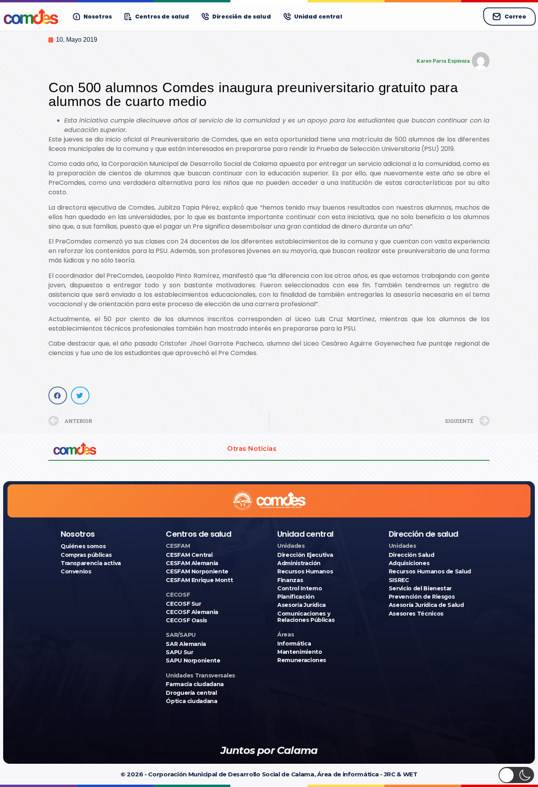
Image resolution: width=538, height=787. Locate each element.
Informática (294, 643)
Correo (515, 16)
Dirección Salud (411, 555)
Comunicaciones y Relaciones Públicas (305, 616)
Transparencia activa (91, 563)
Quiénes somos (83, 546)
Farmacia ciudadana (195, 684)
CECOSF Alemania (192, 612)
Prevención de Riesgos (422, 597)
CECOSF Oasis (186, 620)
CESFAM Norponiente (197, 571)
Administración (299, 563)
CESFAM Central (189, 555)
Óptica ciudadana (191, 701)
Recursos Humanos (305, 571)
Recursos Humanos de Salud (430, 571)
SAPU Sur (179, 652)
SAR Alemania (186, 644)
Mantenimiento (299, 652)
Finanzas (290, 580)
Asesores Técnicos (416, 613)
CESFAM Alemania (192, 563)
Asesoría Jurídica (301, 605)
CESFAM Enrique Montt (199, 580)
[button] (57, 395)
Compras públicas (86, 555)
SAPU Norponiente (193, 660)
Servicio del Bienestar (420, 588)
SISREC (399, 580)
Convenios (76, 571)
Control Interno (299, 588)
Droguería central (191, 693)
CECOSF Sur (183, 604)
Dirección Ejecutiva (305, 555)
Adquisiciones (409, 563)
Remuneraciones (301, 660)
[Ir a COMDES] (30, 16)
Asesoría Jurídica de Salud (426, 605)
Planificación (295, 597)
